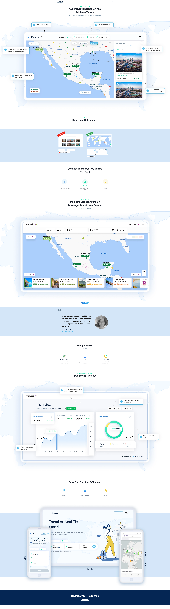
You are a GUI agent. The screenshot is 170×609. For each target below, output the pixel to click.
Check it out (85, 302)
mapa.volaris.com (87, 208)
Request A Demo (109, 1)
